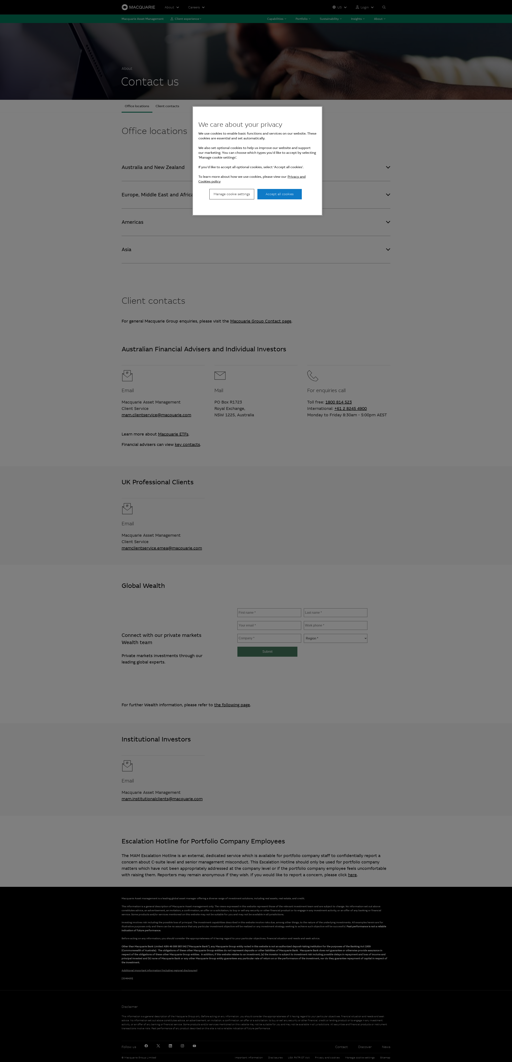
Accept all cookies (280, 194)
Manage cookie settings (232, 194)
